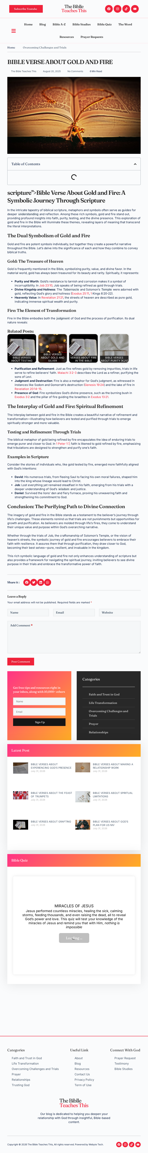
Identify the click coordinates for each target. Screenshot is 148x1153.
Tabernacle (71, 289)
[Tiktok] (126, 9)
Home (28, 24)
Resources (67, 37)
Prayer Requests (92, 37)
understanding (28, 214)
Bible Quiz (104, 24)
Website (107, 612)
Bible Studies (81, 24)
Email (60, 612)
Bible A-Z (59, 24)
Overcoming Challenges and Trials (44, 47)
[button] (135, 164)
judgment (63, 318)
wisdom (63, 489)
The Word (125, 24)
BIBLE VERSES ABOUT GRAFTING (51, 821)
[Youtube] (135, 9)
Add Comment (21, 625)
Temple (106, 289)
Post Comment (20, 661)
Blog (42, 24)
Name (14, 612)
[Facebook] (109, 9)
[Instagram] (117, 9)
